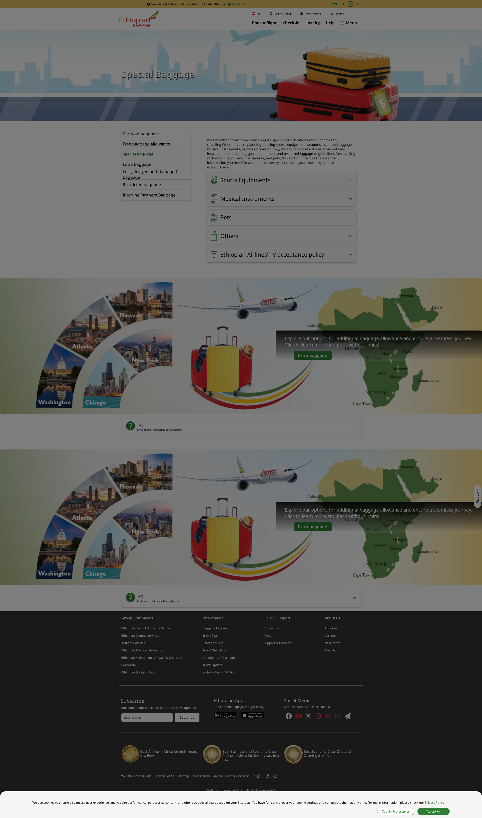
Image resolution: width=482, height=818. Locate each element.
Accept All (433, 811)
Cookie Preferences (396, 811)
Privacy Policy (434, 802)
